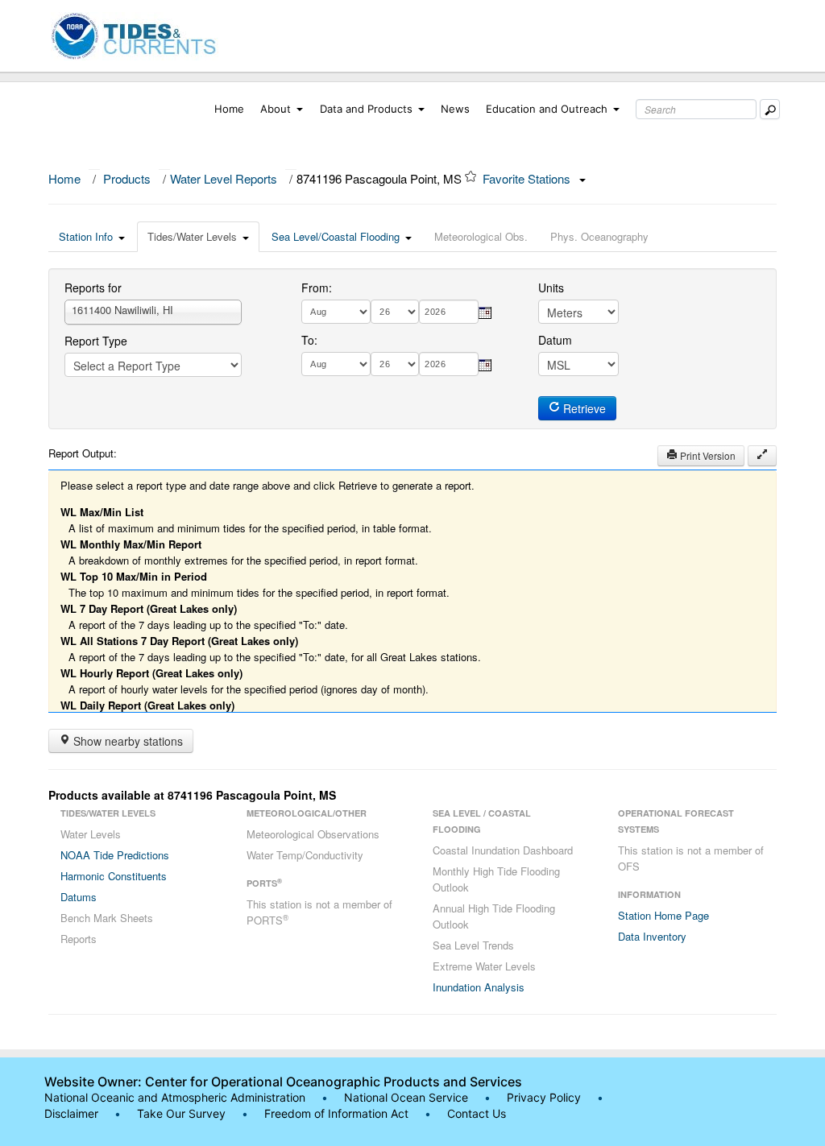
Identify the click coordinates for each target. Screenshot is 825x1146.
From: (316, 287)
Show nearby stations (126, 741)
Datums (78, 896)
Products (127, 178)
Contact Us (476, 1113)
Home (229, 108)
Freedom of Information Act (336, 1113)
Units (551, 287)
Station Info (86, 236)
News (455, 108)
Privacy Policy (544, 1097)
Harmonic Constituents (113, 875)
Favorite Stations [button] (528, 178)
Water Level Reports (223, 178)
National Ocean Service (406, 1097)
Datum (555, 340)
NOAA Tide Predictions (114, 855)
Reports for (93, 287)
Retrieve (583, 408)
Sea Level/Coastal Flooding (336, 236)
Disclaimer (71, 1113)
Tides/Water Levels (192, 236)
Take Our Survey (183, 1113)
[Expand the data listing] (762, 455)
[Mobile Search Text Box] (770, 109)
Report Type (95, 341)
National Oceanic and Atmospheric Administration (174, 1097)
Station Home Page (663, 915)
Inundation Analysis (478, 987)
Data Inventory (652, 936)
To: (309, 340)
